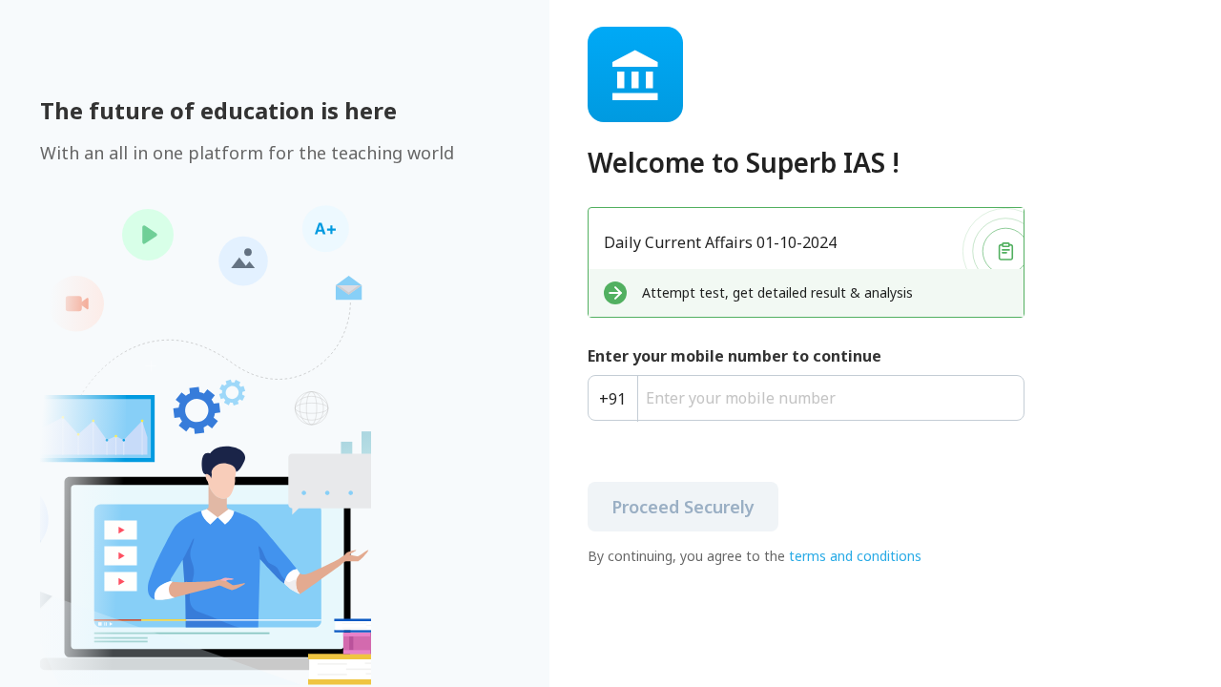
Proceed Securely (683, 506)
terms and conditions (855, 556)
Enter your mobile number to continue (734, 355)
